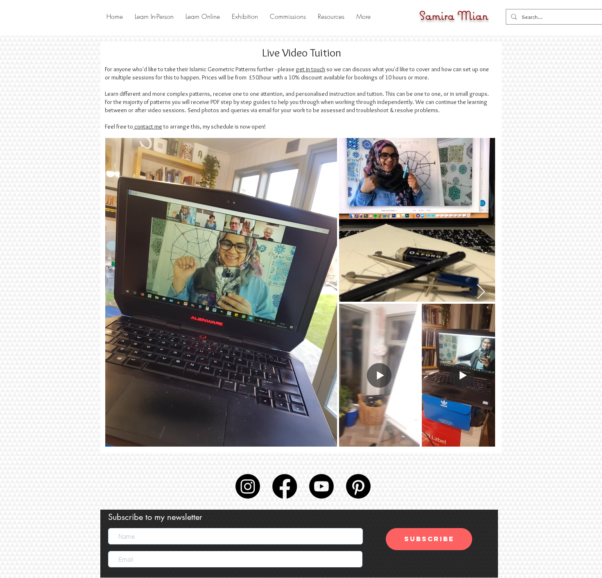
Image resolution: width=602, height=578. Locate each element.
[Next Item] (481, 292)
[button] (154, 16)
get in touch (310, 69)
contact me (147, 126)
